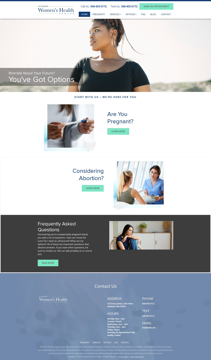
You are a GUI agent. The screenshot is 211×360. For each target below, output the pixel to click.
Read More (48, 262)
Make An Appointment (156, 6)
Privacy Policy (123, 356)
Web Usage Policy (137, 356)
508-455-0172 (98, 6)
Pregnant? (99, 14)
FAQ (143, 14)
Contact (166, 14)
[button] (3, 55)
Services (114, 14)
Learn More (118, 131)
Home (84, 14)
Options (130, 14)
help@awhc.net (148, 327)
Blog (153, 14)
